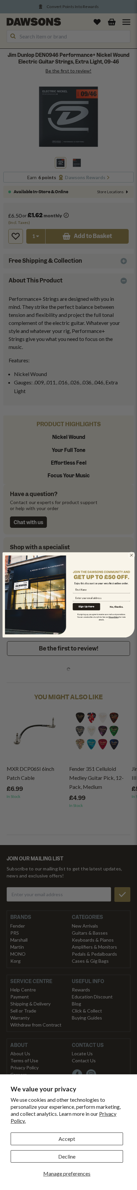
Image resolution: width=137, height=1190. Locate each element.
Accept (67, 1139)
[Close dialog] (132, 555)
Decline (66, 1156)
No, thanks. (116, 606)
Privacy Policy (114, 617)
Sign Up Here (86, 606)
